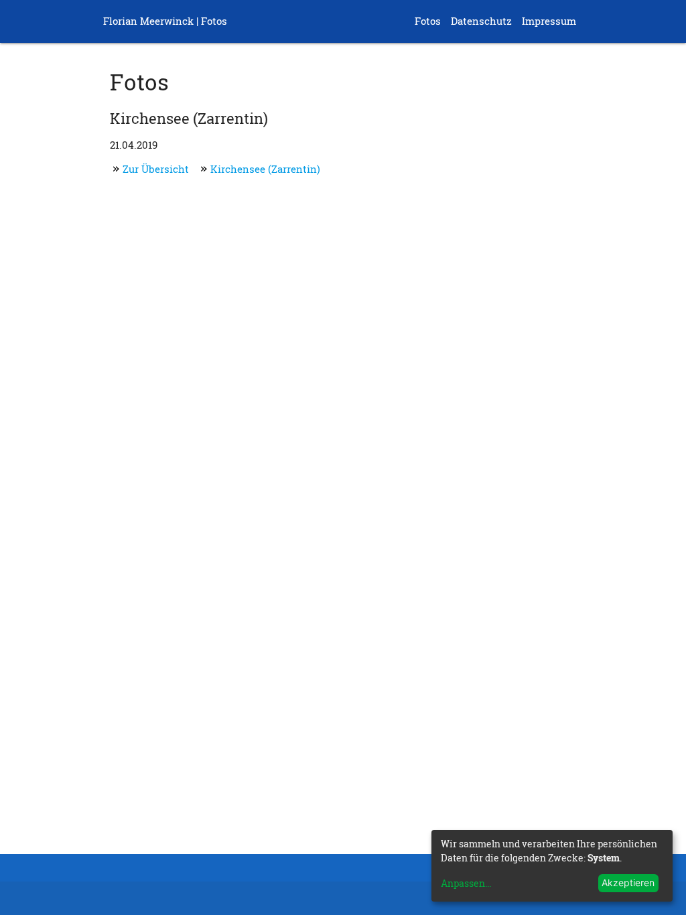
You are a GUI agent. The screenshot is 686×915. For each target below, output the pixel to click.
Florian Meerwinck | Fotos (165, 21)
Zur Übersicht (156, 169)
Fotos (428, 21)
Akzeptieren (628, 882)
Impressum (549, 21)
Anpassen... (466, 883)
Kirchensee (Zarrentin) (265, 169)
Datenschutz (481, 21)
